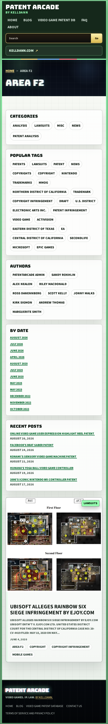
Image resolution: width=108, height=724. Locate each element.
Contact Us (74, 706)
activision (45, 219)
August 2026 (19, 338)
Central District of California (38, 238)
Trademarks (22, 182)
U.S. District (85, 201)
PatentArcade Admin (29, 275)
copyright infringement (32, 201)
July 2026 (16, 344)
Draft (64, 201)
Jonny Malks (84, 293)
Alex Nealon (22, 284)
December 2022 (20, 396)
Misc (60, 125)
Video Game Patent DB (56, 20)
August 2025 (19, 364)
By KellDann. (44, 697)
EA (63, 229)
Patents (19, 164)
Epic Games (45, 247)
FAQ (84, 20)
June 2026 (17, 351)
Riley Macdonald (53, 284)
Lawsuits (41, 125)
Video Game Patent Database (44, 706)
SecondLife (79, 238)
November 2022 (20, 402)
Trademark (82, 192)
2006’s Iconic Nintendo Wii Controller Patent (43, 479)
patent (58, 164)
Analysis (20, 125)
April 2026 (17, 357)
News (76, 125)
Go (96, 38)
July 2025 (16, 370)
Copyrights (22, 173)
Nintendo (69, 173)
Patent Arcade (27, 690)
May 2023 (16, 389)
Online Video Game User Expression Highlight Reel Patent (52, 433)
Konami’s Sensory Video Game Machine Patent (43, 456)
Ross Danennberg (27, 293)
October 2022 (19, 409)
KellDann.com (21, 50)
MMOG (43, 182)
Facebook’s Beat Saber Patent (31, 445)
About (13, 27)
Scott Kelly (57, 293)
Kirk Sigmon (22, 302)
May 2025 (16, 383)
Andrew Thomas (52, 302)
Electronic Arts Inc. (29, 210)
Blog (27, 20)
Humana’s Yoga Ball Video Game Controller (41, 468)
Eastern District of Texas (33, 229)
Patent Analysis (26, 136)
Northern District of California (39, 192)
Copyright (46, 173)
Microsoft (21, 247)
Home (12, 20)
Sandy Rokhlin (63, 275)
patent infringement (70, 210)
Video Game (21, 219)
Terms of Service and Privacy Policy (30, 713)
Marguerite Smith (27, 312)
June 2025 (17, 376)
